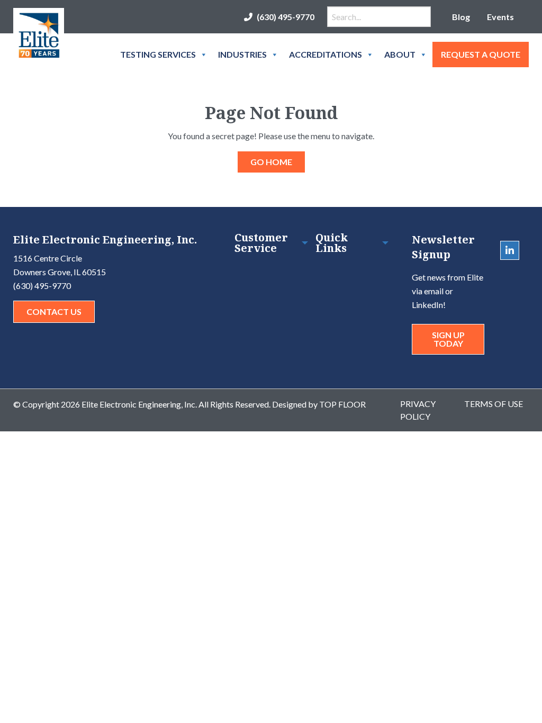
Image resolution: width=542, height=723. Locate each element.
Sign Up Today (448, 339)
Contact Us (54, 311)
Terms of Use (493, 404)
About (399, 54)
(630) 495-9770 (285, 17)
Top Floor (342, 404)
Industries (242, 54)
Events (500, 17)
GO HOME (271, 162)
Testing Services (158, 54)
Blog (461, 17)
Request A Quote (480, 54)
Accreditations (325, 54)
